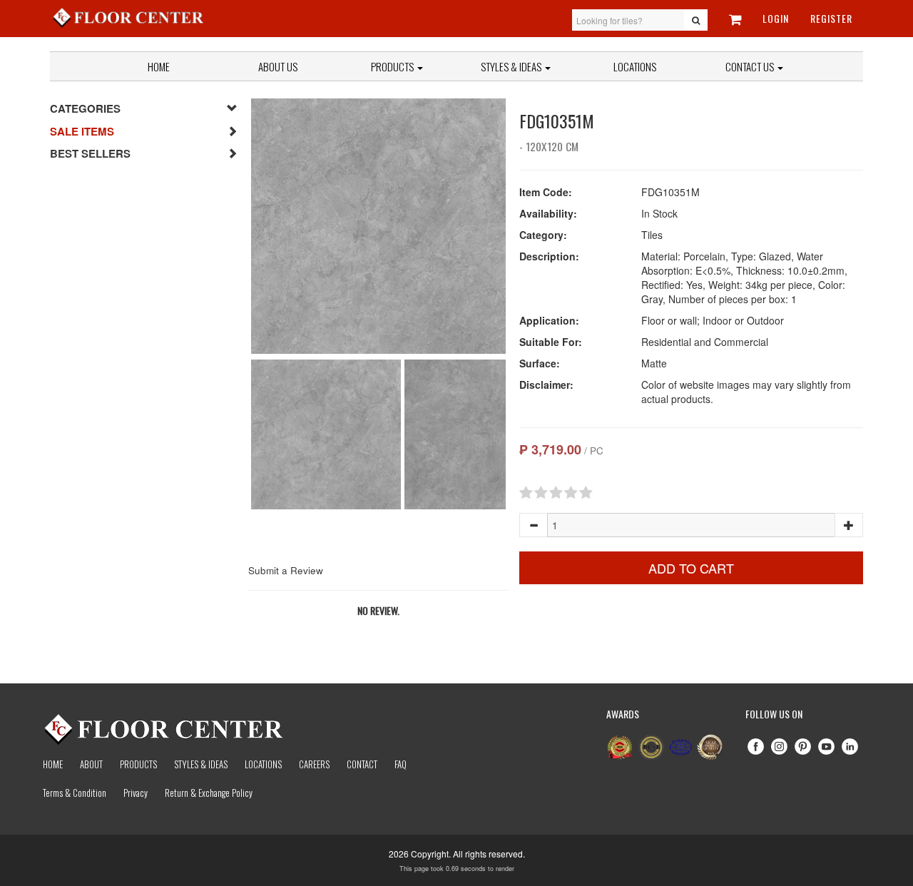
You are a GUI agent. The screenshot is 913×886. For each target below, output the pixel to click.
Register (831, 18)
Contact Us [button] (750, 66)
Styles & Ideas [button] (512, 66)
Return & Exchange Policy (209, 792)
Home (159, 66)
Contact (362, 764)
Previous (229, 226)
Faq (400, 764)
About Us (277, 66)
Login (775, 18)
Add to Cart (691, 568)
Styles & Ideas (201, 764)
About (91, 764)
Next (527, 226)
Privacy (135, 792)
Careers (314, 764)
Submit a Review (285, 570)
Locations (634, 66)
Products (393, 66)
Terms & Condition (74, 792)
